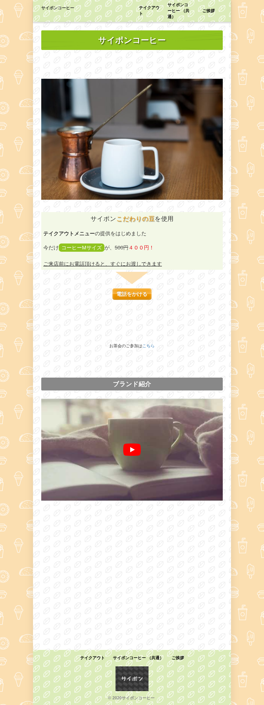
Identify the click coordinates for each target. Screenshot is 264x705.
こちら (148, 346)
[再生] (132, 449)
